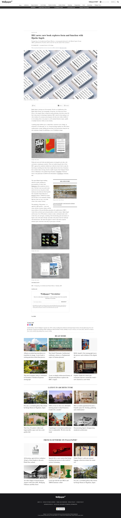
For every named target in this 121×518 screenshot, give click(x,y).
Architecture (26, 5)
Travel (84, 5)
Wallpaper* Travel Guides (84, 7)
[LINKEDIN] (30, 325)
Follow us (60, 105)
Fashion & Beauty (62, 5)
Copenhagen (60, 173)
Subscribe (113, 1)
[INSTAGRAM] (28, 325)
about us (39, 502)
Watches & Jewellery (52, 5)
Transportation (77, 5)
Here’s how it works (63, 47)
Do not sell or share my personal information (65, 504)
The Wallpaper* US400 (58, 7)
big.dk (33, 316)
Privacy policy (71, 502)
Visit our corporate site (74, 514)
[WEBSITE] (32, 325)
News (52, 45)
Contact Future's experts (49, 502)
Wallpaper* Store (98, 5)
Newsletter (67, 105)
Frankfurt (59, 171)
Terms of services (47, 305)
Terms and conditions (61, 502)
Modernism (34, 186)
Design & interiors (34, 5)
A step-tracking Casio (71, 7)
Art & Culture (43, 5)
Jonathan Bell (35, 45)
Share (34, 105)
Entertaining (89, 5)
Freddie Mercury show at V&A (44, 7)
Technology (70, 5)
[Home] (20, 5)
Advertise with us (48, 504)
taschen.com (34, 289)
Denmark (34, 195)
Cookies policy (80, 502)
